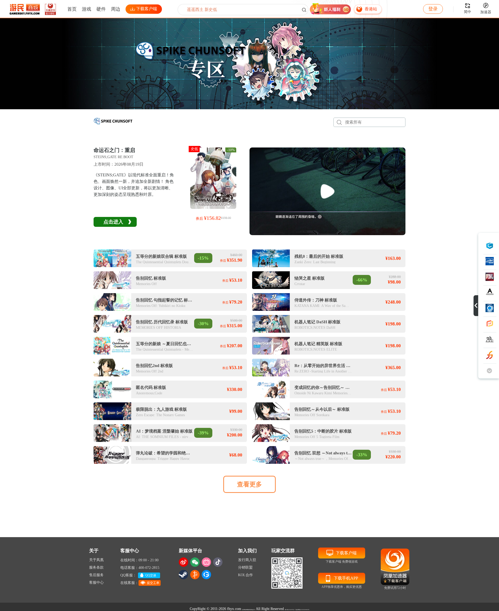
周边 (115, 9)
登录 (433, 8)
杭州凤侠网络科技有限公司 (248, 609)
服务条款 (96, 567)
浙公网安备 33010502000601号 (302, 609)
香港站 (371, 9)
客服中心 (96, 582)
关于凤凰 (96, 560)
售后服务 (96, 575)
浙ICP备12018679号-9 (289, 609)
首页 (72, 9)
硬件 (101, 9)
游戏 (86, 9)
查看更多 (249, 484)
